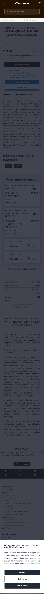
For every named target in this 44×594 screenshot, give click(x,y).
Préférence (22, 579)
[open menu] (4, 3)
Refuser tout (22, 572)
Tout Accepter (22, 586)
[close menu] (39, 3)
